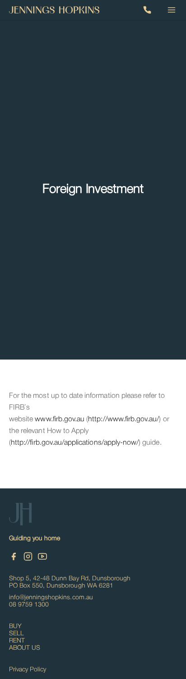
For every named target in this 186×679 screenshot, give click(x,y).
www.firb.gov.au (59, 419)
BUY (15, 626)
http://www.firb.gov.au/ (123, 419)
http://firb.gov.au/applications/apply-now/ (75, 443)
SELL (16, 634)
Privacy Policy (27, 670)
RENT (17, 641)
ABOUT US (24, 648)
